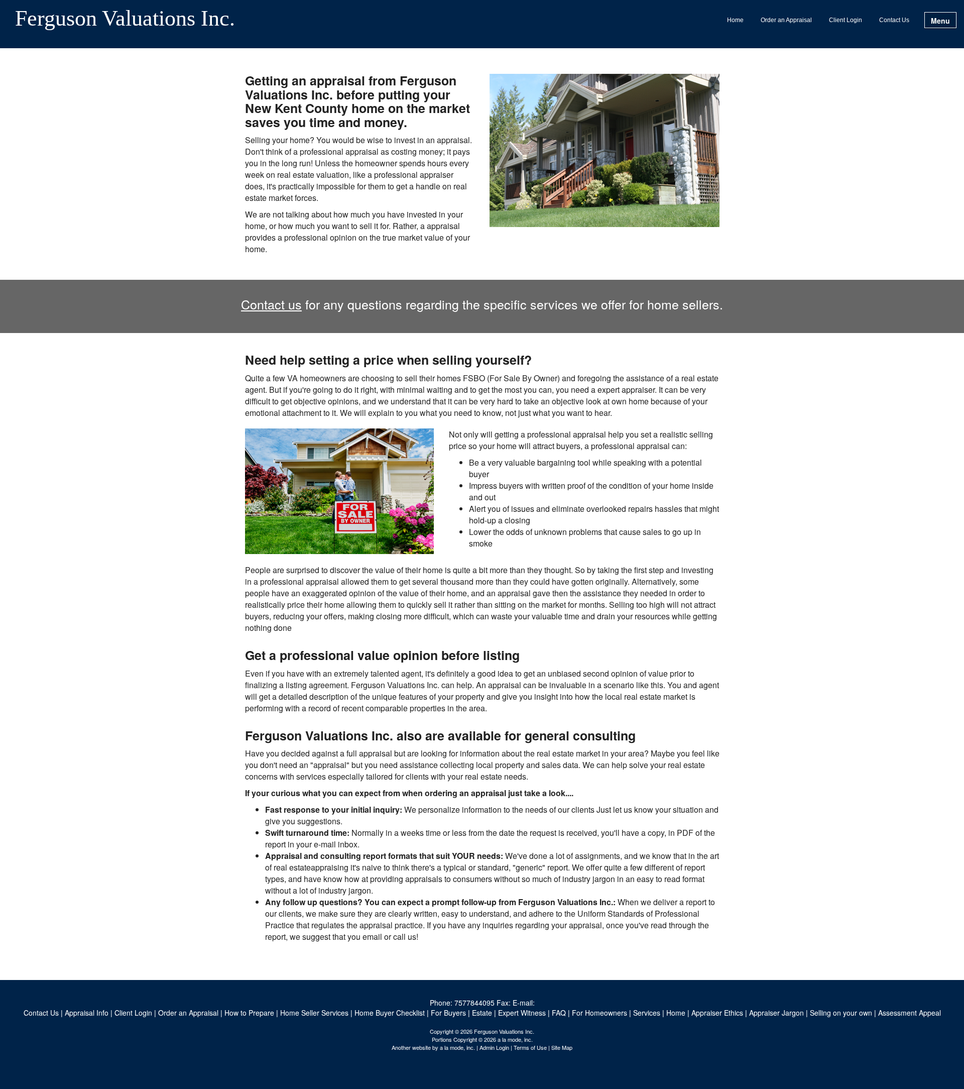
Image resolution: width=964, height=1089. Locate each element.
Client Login (845, 20)
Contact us (271, 304)
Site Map (561, 1047)
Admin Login (494, 1047)
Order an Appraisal (786, 20)
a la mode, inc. (457, 1047)
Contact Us (894, 20)
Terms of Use (530, 1047)
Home (735, 20)
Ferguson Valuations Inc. (125, 19)
